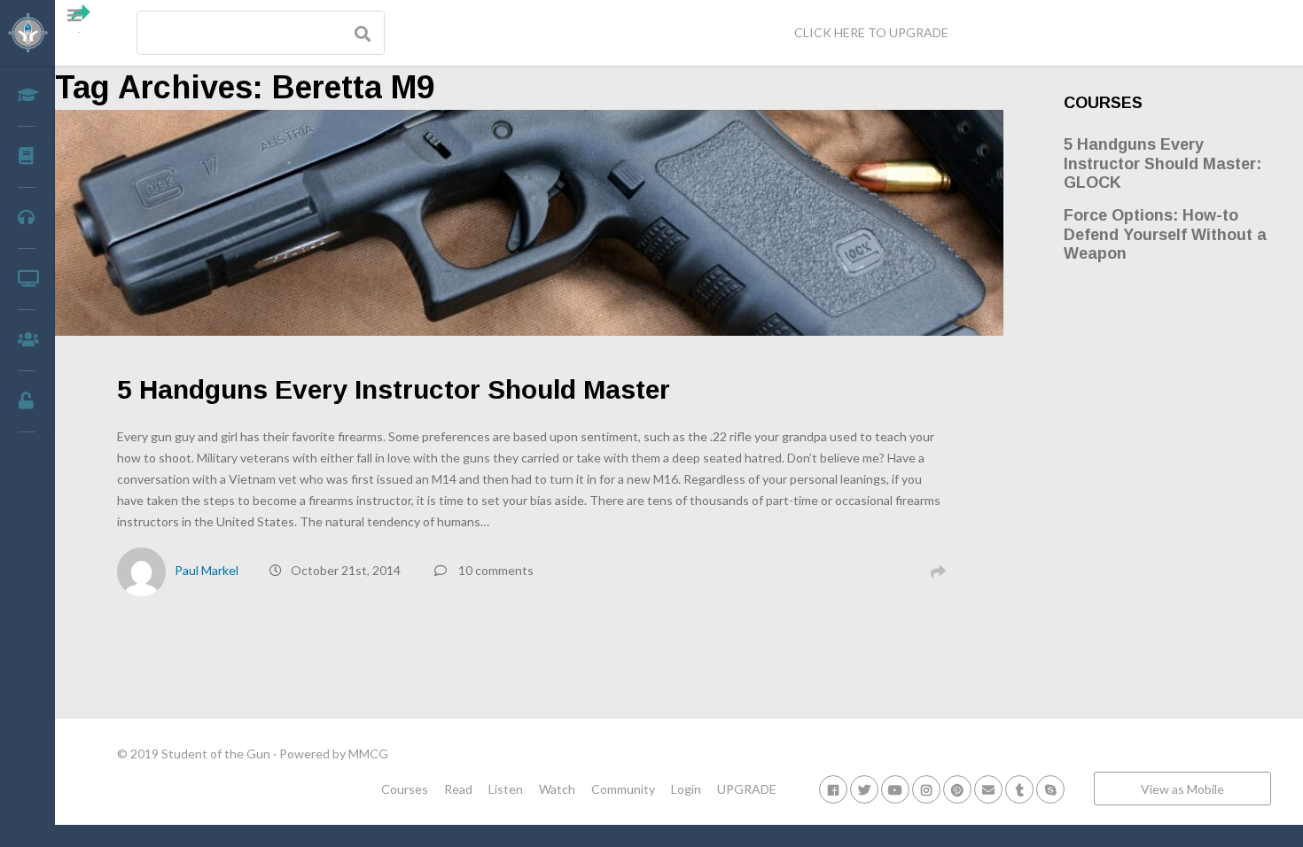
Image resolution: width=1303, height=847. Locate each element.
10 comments (496, 570)
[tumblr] (1019, 788)
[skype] (1050, 788)
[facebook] (833, 788)
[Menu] (81, 18)
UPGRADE (746, 788)
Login (686, 788)
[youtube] (895, 788)
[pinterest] (957, 788)
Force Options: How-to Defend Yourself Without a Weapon (1165, 234)
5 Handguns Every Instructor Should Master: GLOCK (1162, 163)
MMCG (368, 753)
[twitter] (864, 788)
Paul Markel (206, 570)
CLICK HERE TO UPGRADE (871, 32)
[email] (988, 788)
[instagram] (926, 788)
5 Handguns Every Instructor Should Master (393, 389)
